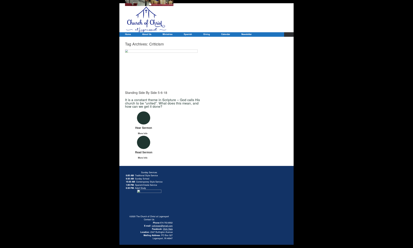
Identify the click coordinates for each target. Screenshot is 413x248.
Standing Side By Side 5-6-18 (146, 92)
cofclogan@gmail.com (162, 225)
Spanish (188, 34)
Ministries (167, 34)
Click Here (168, 228)
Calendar (225, 34)
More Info (143, 133)
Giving (206, 34)
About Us (146, 34)
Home (128, 34)
